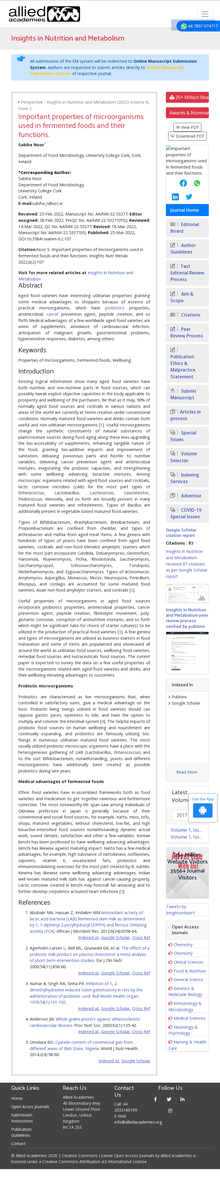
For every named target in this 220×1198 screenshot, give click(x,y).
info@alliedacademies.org (138, 1122)
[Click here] (187, 593)
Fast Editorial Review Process (187, 272)
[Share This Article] (178, 183)
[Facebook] (156, 1099)
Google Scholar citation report (181, 532)
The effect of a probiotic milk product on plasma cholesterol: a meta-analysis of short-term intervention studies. (90, 954)
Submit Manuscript (183, 394)
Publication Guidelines (21, 1132)
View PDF (189, 127)
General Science (188, 979)
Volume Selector (183, 457)
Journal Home (184, 210)
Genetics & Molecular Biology (185, 991)
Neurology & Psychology (183, 1030)
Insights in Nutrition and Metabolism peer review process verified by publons (187, 618)
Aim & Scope (182, 297)
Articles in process (185, 415)
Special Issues (183, 436)
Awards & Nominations (189, 113)
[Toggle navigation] (205, 14)
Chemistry (183, 944)
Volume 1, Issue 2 (189, 830)
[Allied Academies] (44, 14)
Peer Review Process (186, 332)
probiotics (114, 308)
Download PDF (189, 136)
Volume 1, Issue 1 (189, 837)
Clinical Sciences (188, 962)
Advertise (190, 496)
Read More (186, 772)
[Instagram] (170, 1111)
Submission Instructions (22, 1118)
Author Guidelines (183, 248)
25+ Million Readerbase (191, 97)
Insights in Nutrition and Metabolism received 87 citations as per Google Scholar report (186, 564)
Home (17, 1098)
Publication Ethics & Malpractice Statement (182, 366)
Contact (18, 1143)
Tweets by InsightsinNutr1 (180, 910)
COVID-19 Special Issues (185, 513)
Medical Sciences (189, 1018)
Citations (190, 315)
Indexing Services (184, 478)
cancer (52, 314)
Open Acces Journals (30, 1106)
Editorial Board (184, 228)
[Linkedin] (183, 1099)
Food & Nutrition (190, 971)
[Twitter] (169, 1099)
